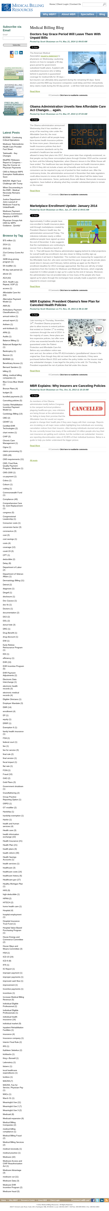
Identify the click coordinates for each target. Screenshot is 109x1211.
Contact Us (75, 4)
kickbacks (9, 1054)
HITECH (8, 902)
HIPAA (7, 898)
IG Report (9, 969)
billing (7, 371)
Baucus (8, 355)
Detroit (7, 584)
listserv (7, 1066)
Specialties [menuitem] (87, 14)
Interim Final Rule (12, 1042)
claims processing (12, 451)
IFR (6, 965)
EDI (6, 654)
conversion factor (12, 527)
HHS (6, 890)
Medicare (9, 1157)
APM (6, 332)
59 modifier (9, 266)
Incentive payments (13, 989)
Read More (35, 91)
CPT (6, 555)
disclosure (9, 596)
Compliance (10, 499)
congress (8, 512)
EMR (7, 707)
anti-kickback (10, 328)
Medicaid (8, 1114)
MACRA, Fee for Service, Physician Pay (13, 1087)
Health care (9, 830)
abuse (7, 274)
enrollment (9, 711)
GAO (6, 778)
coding (7, 488)
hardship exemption (13, 815)
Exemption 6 (10, 727)
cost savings (10, 539)
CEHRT (8, 422)
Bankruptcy (9, 351)
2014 (7, 244)
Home (52, 4)
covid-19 (8, 551)
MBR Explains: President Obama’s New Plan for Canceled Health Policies (65, 303)
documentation (11, 612)
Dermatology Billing (13, 580)
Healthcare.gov (12, 880)
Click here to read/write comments (74, 95)
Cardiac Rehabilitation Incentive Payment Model (13, 407)
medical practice (12, 1153)
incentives (9, 993)
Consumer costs (12, 523)
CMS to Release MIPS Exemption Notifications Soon (13, 174)
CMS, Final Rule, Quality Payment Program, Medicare (13, 466)
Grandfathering (11, 793)
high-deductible (11, 894)
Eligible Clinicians (12, 699)
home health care (12, 906)
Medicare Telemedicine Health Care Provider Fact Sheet (13, 146)
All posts (33, 460)
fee (6, 746)
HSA (6, 953)
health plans (10, 849)
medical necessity (12, 1149)
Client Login (63, 4)
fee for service (11, 750)
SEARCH (104, 4)
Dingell (7, 592)
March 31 (8, 1098)
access (7, 288)
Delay (7, 563)
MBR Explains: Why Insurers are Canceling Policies (67, 386)
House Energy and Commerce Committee (13, 939)
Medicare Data (11, 1181)
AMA (6, 306)
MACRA (8, 1081)
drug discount (10, 637)
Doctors (8, 608)
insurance (9, 1034)
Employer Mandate (13, 703)
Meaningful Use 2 (12, 1106)
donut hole (9, 625)
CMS (7, 455)
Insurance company (13, 1038)
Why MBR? (13, 1200)
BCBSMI (8, 359)
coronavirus (9, 531)
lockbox (8, 1077)
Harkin (7, 819)
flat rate (8, 766)
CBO (6, 418)
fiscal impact (10, 762)
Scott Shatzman (47, 41)
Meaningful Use (12, 1102)
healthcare (9, 868)
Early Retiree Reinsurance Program (13, 647)
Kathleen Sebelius (12, 1050)
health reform (11, 853)
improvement (10, 985)
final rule (8, 754)
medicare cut (11, 1177)
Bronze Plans (10, 388)
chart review (10, 432)
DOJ (6, 617)
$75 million (9, 240)
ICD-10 (8, 957)
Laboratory (9, 1062)
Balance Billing (11, 340)
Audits (7, 336)
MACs (7, 1094)
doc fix (7, 605)
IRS (6, 1046)
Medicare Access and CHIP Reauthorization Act (12, 1163)
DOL (6, 621)
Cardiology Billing (13, 414)
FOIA (7, 770)
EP (6, 715)
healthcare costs (12, 872)
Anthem (8, 324)
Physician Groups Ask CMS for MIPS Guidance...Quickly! (12, 223)
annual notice (10, 316)
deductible (9, 559)
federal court (10, 742)
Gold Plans (9, 782)
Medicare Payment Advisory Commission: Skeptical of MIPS (13, 214)
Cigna (7, 447)
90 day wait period (12, 270)
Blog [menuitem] (102, 14)
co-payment (10, 476)
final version (10, 758)
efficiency (8, 658)
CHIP (7, 436)
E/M (6, 641)
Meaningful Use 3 (12, 1110)
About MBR (42, 1200)
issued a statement (49, 56)
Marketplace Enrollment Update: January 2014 (63, 206)
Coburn (8, 484)
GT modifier (10, 807)
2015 (7, 248)
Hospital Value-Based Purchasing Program (12, 930)
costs (7, 543)
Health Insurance (12, 841)
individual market (12, 1023)
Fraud (7, 774)
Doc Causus (10, 601)
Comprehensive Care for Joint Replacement (13, 506)
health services (11, 863)
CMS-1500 (9, 472)
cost (6, 535)
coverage (9, 547)
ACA (7, 278)
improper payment (12, 973)
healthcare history (12, 876)
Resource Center (28, 1200)
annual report (10, 320)
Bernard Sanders (12, 367)
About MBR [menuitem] (69, 14)
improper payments (13, 977)
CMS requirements (13, 459)
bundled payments (13, 396)
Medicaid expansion (13, 1118)
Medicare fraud (11, 1191)
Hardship (8, 812)
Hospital (8, 910)
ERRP (7, 723)
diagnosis (8, 588)
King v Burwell (11, 1058)
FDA (6, 738)
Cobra (7, 480)
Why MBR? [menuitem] (49, 14)
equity (7, 719)
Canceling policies (12, 400)
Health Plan (10, 845)
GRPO (7, 803)
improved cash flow (13, 981)
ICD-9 (7, 961)
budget (7, 392)
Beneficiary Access (13, 363)
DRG (6, 629)
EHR (7, 662)
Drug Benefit (10, 633)
